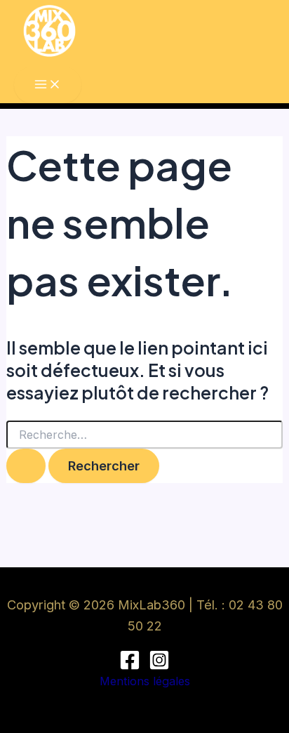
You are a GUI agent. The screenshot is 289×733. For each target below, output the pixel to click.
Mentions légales (145, 681)
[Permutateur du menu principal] (47, 85)
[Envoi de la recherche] (26, 465)
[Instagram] (159, 666)
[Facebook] (129, 666)
